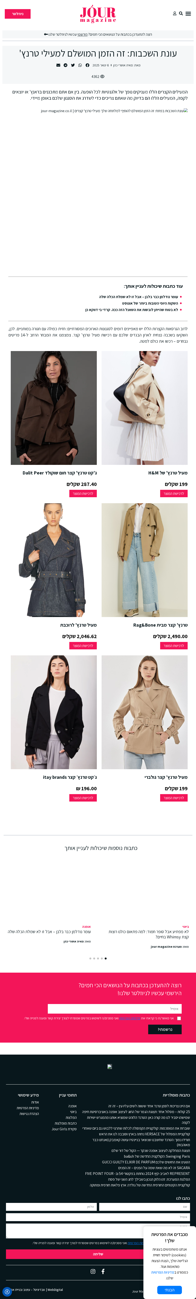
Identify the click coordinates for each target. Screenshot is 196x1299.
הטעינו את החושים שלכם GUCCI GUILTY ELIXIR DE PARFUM (146, 1162)
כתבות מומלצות (66, 1123)
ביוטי (185, 926)
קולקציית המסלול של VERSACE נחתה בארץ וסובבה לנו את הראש (144, 1134)
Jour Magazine (142, 1291)
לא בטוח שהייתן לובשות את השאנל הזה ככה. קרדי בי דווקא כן (131, 309)
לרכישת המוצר (174, 493)
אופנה (86, 926)
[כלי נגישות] (7, 1292)
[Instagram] (93, 1271)
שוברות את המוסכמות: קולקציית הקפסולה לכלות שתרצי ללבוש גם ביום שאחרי (136, 1128)
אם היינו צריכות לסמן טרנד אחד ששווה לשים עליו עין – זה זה (149, 1105)
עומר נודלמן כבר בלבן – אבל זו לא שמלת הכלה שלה (138, 296)
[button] (188, 14)
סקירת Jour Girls (64, 1129)
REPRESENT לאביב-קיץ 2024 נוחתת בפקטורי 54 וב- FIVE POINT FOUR (137, 1173)
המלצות (71, 1117)
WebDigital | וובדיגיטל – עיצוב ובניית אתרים (34, 1289)
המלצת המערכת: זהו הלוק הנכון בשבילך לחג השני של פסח (149, 1179)
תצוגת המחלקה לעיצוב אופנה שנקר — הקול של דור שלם (151, 1150)
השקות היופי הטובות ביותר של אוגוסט (150, 303)
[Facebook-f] (103, 1271)
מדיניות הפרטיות (129, 1018)
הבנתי (169, 1290)
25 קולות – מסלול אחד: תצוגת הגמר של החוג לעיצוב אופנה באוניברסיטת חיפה (136, 1111)
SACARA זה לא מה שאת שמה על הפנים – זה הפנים (154, 1167)
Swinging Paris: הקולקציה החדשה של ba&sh (157, 1156)
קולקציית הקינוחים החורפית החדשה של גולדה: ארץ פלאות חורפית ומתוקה (140, 1185)
